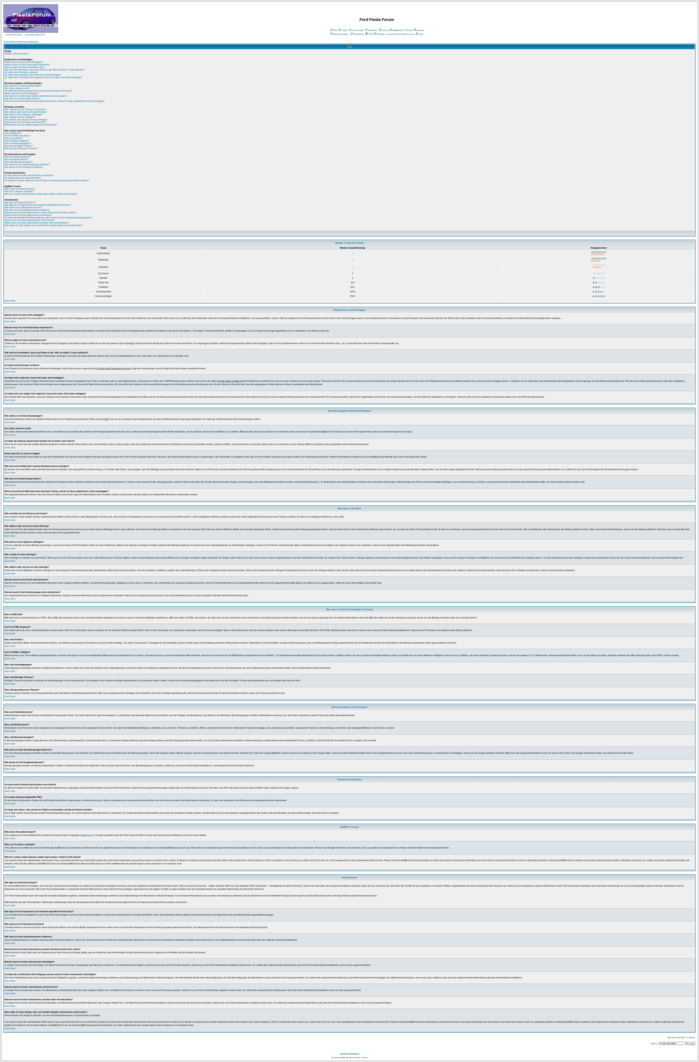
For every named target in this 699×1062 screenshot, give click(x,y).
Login (421, 34)
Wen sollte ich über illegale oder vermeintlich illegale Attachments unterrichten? (44, 225)
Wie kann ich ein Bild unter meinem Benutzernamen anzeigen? (36, 96)
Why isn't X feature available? (19, 191)
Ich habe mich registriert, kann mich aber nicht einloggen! (33, 75)
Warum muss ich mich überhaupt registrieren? (27, 64)
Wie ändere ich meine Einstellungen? (23, 86)
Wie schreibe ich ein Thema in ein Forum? (25, 109)
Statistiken (372, 30)
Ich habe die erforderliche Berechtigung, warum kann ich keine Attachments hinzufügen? (48, 217)
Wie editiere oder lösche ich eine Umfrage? (26, 119)
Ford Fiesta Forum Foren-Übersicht (21, 42)
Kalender (420, 30)
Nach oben (10, 300)
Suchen (385, 30)
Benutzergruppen (340, 34)
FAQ (335, 30)
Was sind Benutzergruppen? (19, 162)
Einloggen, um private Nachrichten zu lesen (396, 34)
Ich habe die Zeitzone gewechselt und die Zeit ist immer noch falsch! (38, 91)
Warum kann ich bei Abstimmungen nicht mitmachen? (31, 125)
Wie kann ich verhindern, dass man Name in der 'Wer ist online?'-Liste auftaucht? (44, 69)
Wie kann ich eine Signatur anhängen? (24, 114)
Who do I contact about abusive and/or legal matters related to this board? (41, 194)
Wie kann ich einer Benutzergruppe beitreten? (27, 164)
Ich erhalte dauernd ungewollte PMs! (23, 178)
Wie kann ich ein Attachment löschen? (23, 207)
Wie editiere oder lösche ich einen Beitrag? (26, 112)
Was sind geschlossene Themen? (21, 148)
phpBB (342, 1058)
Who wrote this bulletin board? (20, 189)
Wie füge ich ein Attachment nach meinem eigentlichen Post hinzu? (38, 205)
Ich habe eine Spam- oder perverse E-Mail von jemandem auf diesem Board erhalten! (47, 180)
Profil (370, 34)
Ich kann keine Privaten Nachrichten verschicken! (29, 175)
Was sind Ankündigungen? (18, 143)
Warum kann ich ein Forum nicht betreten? (25, 122)
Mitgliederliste (398, 30)
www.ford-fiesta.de (14, 35)
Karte (410, 30)
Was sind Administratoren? (18, 157)
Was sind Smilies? (14, 138)
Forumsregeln (358, 30)
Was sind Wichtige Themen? (19, 146)
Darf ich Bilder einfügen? (17, 141)
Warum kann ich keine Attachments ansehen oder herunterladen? (37, 223)
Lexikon (344, 30)
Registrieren (358, 34)
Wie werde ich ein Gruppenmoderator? (24, 167)
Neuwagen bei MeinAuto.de (349, 1054)
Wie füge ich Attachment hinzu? (20, 202)
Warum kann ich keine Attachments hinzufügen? (28, 215)
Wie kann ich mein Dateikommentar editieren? (27, 210)
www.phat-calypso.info (35, 35)
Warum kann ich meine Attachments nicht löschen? (30, 220)
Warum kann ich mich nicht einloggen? (24, 62)
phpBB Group (86, 835)
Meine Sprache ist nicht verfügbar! (21, 93)
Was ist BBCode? (13, 133)
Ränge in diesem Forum (16, 53)
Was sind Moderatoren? (16, 159)
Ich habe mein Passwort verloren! (21, 72)
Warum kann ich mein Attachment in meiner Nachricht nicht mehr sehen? (40, 212)
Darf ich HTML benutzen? (17, 135)
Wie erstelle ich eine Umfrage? (20, 117)
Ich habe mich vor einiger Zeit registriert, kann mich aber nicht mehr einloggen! (43, 77)
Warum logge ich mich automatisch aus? (25, 67)
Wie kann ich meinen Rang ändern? (22, 98)
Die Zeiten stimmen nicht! (17, 88)
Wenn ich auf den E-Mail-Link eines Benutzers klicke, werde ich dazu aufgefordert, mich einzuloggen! (54, 101)
